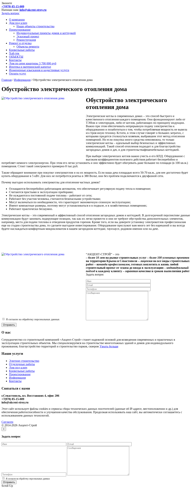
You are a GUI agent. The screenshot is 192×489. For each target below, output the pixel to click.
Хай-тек (14, 53)
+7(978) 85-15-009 (13, 6)
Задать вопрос (11, 13)
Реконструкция (26, 39)
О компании (17, 19)
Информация (22, 79)
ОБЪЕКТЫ (16, 56)
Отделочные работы (22, 364)
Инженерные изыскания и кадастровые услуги (39, 70)
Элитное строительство (24, 360)
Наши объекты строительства (35, 26)
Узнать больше (109, 346)
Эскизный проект (27, 36)
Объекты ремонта (27, 46)
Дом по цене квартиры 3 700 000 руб (32, 63)
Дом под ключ (18, 23)
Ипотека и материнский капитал (30, 66)
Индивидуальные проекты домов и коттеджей (46, 33)
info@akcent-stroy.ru (33, 9)
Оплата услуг (17, 73)
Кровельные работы (22, 50)
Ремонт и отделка (20, 43)
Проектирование (20, 29)
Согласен (7, 421)
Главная (7, 79)
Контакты (15, 60)
